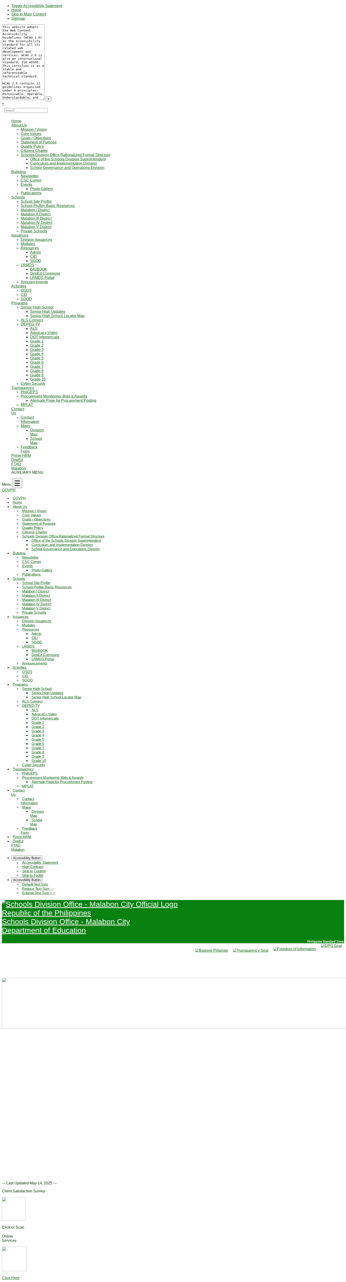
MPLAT (27, 405)
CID (33, 257)
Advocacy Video (43, 333)
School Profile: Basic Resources (48, 206)
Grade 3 (37, 350)
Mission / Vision (34, 129)
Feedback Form (29, 449)
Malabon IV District (36, 223)
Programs (19, 303)
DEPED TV (30, 324)
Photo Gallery (41, 189)
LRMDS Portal (42, 278)
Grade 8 (37, 371)
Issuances (19, 235)
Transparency (22, 388)
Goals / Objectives (36, 138)
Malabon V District (36, 227)
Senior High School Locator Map (57, 316)
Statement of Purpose (39, 142)
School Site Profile (36, 201)
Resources (30, 248)
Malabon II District (36, 214)
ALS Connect (32, 320)
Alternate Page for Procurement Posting (63, 400)
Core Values (31, 134)
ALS (33, 328)
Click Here (11, 1278)
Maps (25, 426)
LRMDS (27, 265)
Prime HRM (21, 456)
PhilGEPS (29, 392)
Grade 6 (37, 362)
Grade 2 (37, 345)
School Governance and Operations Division (67, 168)
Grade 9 (37, 375)
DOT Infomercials (44, 337)
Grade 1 (37, 341)
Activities (18, 286)
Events (26, 185)
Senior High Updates (47, 312)
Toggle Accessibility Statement (36, 6)
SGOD (35, 261)
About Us (19, 125)
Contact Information (30, 419)
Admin (35, 252)
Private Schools (34, 231)
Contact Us (18, 792)
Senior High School (37, 307)
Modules (28, 244)
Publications (31, 193)
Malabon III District (36, 218)
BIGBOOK (38, 269)
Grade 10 (38, 379)
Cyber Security (33, 384)
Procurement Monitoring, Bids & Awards (54, 396)
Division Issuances (36, 240)
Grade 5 (37, 358)
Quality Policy (32, 146)
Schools (18, 197)
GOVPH (9, 490)
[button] (9, 1100)
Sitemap (18, 18)
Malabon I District (35, 210)
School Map (36, 441)
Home (16, 10)
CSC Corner (31, 180)
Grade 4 (37, 354)
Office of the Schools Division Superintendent (68, 159)
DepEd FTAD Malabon (18, 464)
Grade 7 (37, 367)
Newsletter (30, 176)
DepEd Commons (45, 273)
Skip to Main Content (28, 14)
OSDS (26, 290)
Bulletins (18, 172)
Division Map (37, 432)
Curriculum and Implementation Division (63, 163)
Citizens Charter (34, 151)
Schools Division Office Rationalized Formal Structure (65, 155)
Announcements (34, 282)
